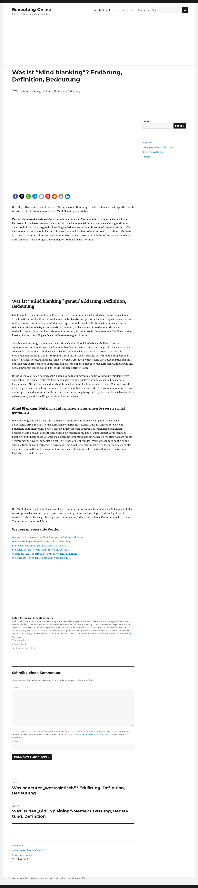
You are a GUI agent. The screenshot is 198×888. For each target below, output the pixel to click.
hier (129, 633)
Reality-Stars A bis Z (104, 10)
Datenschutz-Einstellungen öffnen (71, 878)
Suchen (145, 122)
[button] (15, 196)
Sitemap (146, 157)
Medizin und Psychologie (24, 648)
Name (15, 741)
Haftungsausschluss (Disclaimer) (27, 850)
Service (141, 10)
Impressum (17, 845)
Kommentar (20, 687)
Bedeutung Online (31, 9)
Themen (125, 10)
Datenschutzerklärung (93, 734)
